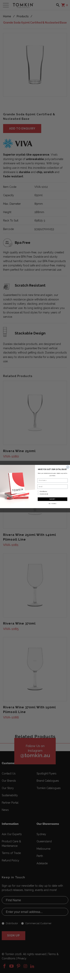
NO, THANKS (52, 503)
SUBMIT (52, 499)
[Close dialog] (67, 467)
